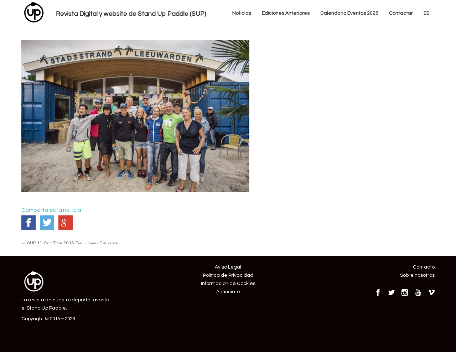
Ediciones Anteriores (286, 13)
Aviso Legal (228, 267)
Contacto (424, 267)
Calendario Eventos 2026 (349, 13)
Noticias (241, 13)
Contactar (401, 13)
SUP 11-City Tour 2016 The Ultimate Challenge (69, 243)
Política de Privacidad (228, 275)
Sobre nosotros (417, 275)
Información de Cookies (228, 283)
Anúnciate (228, 291)
